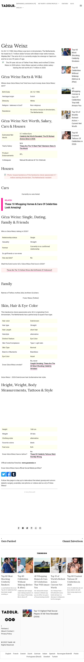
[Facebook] (18, 528)
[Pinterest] (31, 528)
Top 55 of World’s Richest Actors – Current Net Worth (58, 582)
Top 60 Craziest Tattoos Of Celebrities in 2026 (77, 138)
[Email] (40, 528)
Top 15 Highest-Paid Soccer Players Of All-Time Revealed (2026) (46, 614)
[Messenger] (22, 528)
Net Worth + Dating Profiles (47, 3)
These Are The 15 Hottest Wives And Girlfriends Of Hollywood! (29, 270)
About (3, 631)
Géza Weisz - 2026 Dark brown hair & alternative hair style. (23, 377)
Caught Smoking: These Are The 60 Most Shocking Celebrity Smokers (42, 366)
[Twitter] (27, 528)
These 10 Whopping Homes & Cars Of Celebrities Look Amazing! (31, 206)
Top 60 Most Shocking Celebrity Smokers (75, 55)
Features (65, 3)
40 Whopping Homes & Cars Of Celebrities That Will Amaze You (76, 97)
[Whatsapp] (35, 528)
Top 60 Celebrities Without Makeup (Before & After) (25, 582)
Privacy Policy (6, 634)
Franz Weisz (27, 298)
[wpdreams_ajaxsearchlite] (26, 3)
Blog (72, 3)
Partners (4, 628)
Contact (10, 631)
